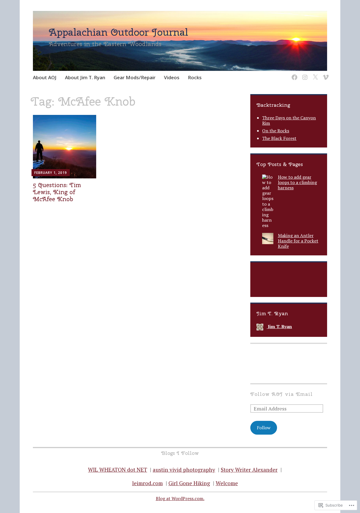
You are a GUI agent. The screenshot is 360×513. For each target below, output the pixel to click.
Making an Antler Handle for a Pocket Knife (298, 240)
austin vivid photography (184, 469)
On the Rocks (275, 131)
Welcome (227, 483)
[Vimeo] (324, 74)
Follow (264, 428)
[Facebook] (293, 74)
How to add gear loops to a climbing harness (297, 182)
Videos (171, 77)
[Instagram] (304, 74)
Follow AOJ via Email (281, 394)
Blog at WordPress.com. (180, 498)
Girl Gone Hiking (189, 483)
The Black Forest (279, 138)
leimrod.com (147, 483)
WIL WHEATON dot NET (117, 469)
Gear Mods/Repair (135, 77)
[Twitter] (314, 74)
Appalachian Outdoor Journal (118, 32)
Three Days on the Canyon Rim (289, 120)
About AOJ (45, 77)
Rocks (195, 77)
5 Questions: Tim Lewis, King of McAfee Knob (57, 192)
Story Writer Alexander (249, 469)
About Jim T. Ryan (85, 77)
